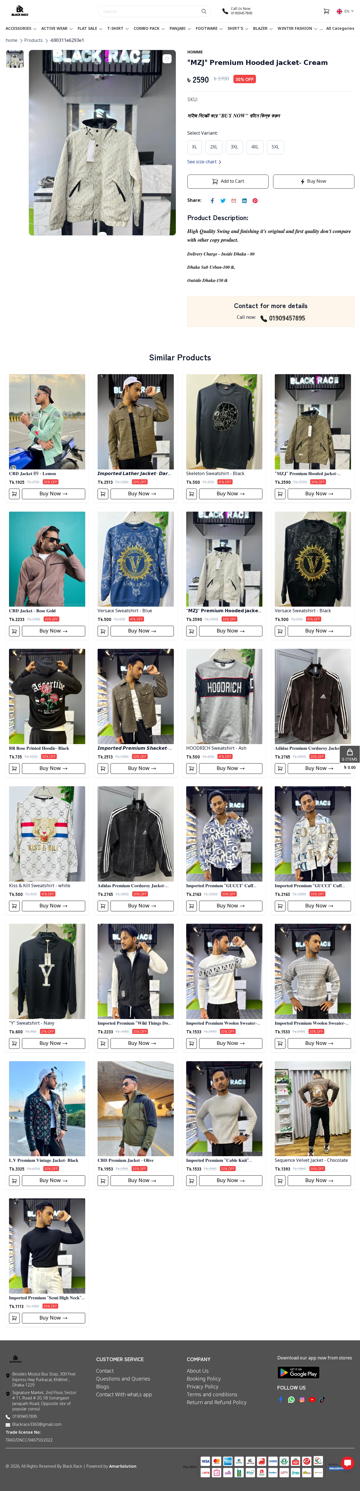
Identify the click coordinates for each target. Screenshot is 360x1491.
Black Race (72, 1466)
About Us (198, 1371)
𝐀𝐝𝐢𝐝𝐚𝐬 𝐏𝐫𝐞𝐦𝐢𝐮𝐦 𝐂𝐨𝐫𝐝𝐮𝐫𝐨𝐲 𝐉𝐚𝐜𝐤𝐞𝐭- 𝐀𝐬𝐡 (131, 886)
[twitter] (223, 200)
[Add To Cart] (14, 494)
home (11, 41)
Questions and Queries (123, 1379)
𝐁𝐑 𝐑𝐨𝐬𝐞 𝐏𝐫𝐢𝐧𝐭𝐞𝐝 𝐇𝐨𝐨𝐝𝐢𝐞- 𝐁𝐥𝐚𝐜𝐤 (39, 749)
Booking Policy (204, 1379)
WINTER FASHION (295, 28)
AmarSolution (122, 1466)
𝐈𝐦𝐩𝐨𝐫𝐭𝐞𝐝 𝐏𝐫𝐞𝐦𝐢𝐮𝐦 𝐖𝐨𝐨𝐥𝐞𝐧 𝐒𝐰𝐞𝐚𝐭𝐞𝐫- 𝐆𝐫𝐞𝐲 (310, 1023)
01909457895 (287, 317)
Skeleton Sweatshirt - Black (215, 474)
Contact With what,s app (124, 1394)
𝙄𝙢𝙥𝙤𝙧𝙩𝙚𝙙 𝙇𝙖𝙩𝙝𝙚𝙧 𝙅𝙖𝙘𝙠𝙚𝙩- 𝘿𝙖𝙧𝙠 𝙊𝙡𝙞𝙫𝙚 (134, 474)
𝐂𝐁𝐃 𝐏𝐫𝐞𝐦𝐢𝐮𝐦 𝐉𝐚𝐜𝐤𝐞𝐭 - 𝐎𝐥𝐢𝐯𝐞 (126, 1161)
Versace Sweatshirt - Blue (125, 611)
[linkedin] (244, 200)
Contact (105, 1371)
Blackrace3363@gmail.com (37, 1424)
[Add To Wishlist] (167, 58)
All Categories (340, 28)
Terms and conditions (212, 1394)
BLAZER (260, 28)
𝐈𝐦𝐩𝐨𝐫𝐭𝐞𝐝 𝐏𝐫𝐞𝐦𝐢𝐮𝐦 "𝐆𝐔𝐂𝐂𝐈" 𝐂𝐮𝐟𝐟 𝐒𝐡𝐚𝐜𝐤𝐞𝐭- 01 (219, 886)
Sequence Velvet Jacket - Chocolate (311, 1161)
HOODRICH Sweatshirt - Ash (216, 749)
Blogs (102, 1387)
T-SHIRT (115, 28)
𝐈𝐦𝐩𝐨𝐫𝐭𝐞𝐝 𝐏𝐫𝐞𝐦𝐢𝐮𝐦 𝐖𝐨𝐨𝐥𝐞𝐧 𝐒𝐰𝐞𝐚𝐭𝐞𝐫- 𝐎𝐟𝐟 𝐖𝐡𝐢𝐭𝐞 (221, 1023)
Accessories (18, 28)
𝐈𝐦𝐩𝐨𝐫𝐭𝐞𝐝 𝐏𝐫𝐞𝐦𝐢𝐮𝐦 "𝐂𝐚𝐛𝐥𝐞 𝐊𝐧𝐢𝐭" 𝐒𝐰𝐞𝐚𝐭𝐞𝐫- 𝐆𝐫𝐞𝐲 (217, 1161)
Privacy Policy (203, 1387)
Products (33, 41)
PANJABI (178, 28)
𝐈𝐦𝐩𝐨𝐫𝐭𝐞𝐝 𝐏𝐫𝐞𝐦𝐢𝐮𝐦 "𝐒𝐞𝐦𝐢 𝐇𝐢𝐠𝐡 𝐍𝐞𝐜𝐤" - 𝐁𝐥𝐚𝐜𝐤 (46, 1298)
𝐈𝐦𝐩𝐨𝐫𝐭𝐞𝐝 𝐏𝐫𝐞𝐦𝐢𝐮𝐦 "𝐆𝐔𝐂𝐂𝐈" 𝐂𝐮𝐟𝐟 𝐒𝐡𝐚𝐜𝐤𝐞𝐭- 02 (308, 886)
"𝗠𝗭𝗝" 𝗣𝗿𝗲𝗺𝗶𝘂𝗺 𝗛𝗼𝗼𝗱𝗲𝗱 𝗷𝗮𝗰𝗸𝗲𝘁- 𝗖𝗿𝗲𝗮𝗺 (224, 611)
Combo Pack (146, 28)
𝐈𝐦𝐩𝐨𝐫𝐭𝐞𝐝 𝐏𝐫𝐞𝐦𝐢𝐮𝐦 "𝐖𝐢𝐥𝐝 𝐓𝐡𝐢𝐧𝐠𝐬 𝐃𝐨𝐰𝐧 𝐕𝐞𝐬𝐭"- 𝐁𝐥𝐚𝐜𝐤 (136, 1023)
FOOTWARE (206, 28)
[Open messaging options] (347, 1463)
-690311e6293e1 (67, 41)
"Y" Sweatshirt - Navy (31, 1023)
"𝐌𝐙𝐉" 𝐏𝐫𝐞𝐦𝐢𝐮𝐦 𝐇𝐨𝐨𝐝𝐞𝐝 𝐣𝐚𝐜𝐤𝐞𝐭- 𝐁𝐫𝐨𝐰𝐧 (306, 474)
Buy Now (50, 494)
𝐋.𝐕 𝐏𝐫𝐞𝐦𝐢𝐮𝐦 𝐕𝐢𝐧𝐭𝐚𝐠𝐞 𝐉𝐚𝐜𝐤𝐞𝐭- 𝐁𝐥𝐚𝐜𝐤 (43, 1161)
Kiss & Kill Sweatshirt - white (39, 886)
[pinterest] (255, 200)
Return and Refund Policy (217, 1402)
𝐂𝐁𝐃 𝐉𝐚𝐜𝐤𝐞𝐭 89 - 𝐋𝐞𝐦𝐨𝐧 (32, 474)
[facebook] (212, 200)
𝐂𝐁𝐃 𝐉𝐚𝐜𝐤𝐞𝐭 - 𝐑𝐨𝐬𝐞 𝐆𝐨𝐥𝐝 (32, 611)
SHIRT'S (235, 28)
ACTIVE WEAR (54, 28)
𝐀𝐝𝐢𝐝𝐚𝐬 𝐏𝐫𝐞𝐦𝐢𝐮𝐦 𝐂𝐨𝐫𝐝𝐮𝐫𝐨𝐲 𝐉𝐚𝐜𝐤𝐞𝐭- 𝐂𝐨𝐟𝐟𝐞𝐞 (309, 749)
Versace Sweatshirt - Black (303, 611)
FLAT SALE (87, 28)
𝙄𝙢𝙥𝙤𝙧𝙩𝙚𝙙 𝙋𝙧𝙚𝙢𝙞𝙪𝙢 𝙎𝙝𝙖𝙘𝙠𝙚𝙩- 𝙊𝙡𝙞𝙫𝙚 (133, 749)
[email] (234, 200)
